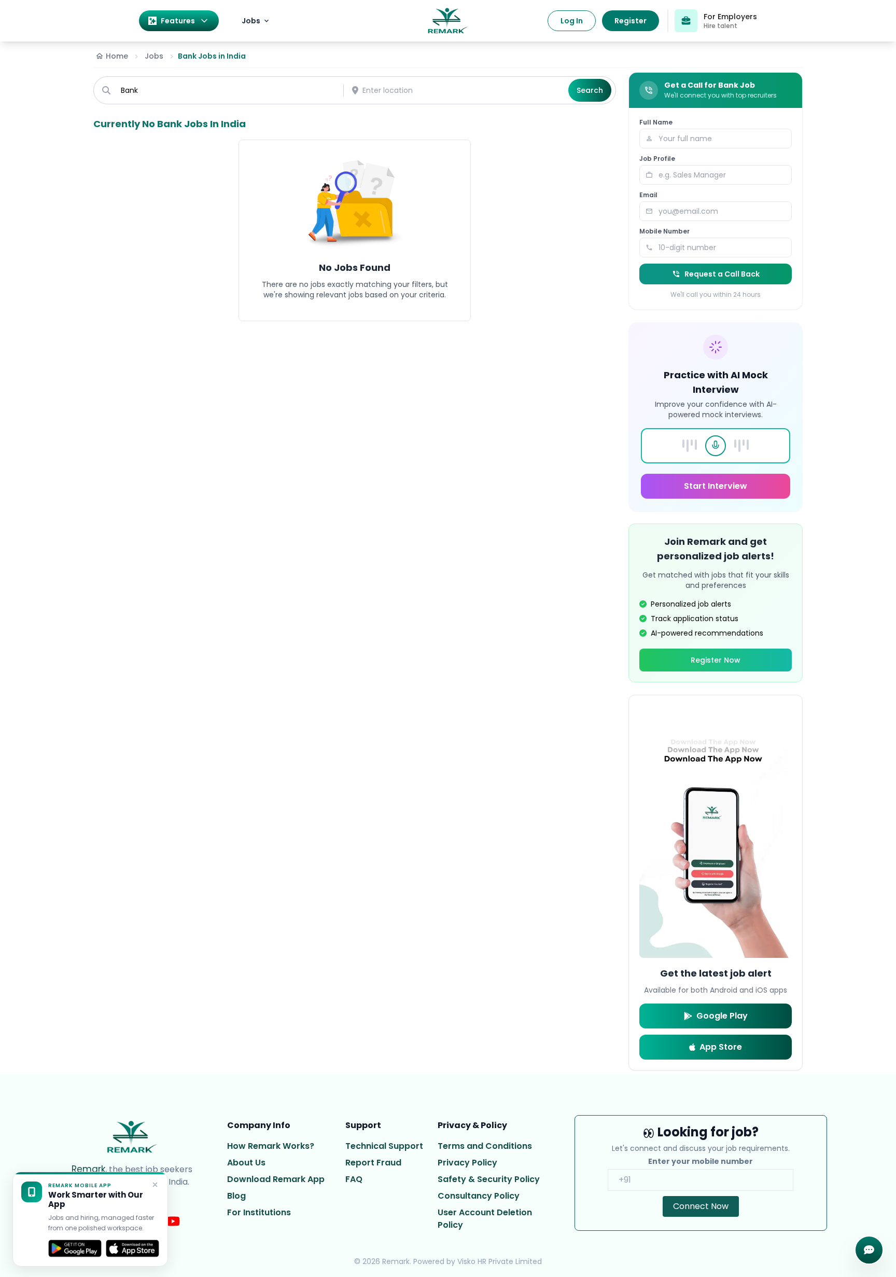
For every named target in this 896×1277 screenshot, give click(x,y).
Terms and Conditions (485, 1146)
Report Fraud (373, 1163)
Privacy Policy (467, 1163)
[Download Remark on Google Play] (75, 1248)
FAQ (353, 1179)
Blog (236, 1196)
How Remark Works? (270, 1146)
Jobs (251, 21)
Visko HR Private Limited (499, 1261)
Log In (572, 21)
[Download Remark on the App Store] (132, 1248)
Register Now (715, 660)
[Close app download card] (155, 1184)
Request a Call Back (722, 274)
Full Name (656, 122)
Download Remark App (276, 1179)
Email (648, 195)
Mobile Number (664, 231)
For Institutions (259, 1212)
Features (178, 21)
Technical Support (384, 1146)
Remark (88, 1169)
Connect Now (701, 1206)
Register (630, 21)
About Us (246, 1163)
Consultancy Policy (479, 1196)
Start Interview (715, 486)
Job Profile (657, 159)
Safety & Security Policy (489, 1179)
